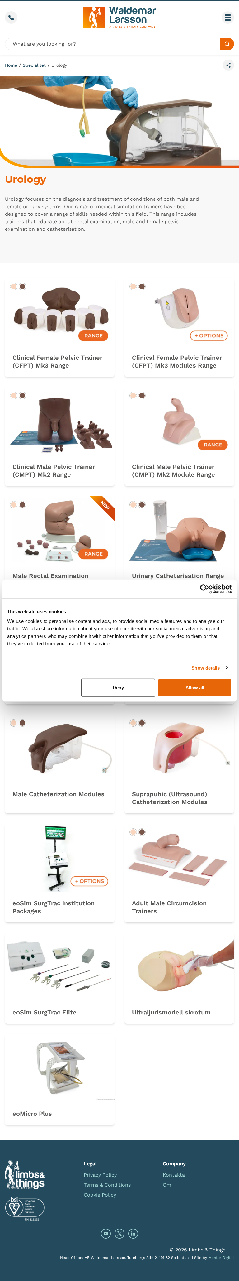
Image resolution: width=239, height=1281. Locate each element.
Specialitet (34, 65)
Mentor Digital (221, 1257)
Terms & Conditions (107, 1185)
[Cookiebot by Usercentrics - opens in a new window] (204, 588)
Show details (205, 667)
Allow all (194, 687)
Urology (59, 65)
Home (11, 65)
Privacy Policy (100, 1175)
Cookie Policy (100, 1195)
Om (167, 1185)
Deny (118, 687)
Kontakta (174, 1175)
